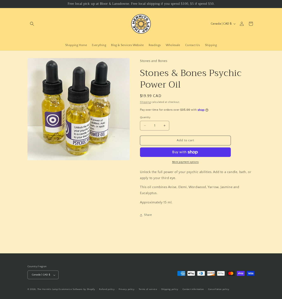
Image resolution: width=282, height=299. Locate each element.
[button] (32, 23)
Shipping (145, 102)
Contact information (193, 289)
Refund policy (107, 289)
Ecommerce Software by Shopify (77, 289)
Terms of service (148, 289)
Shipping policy (169, 289)
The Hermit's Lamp (47, 289)
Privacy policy (127, 289)
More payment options (185, 162)
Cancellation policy (218, 289)
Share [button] (148, 215)
